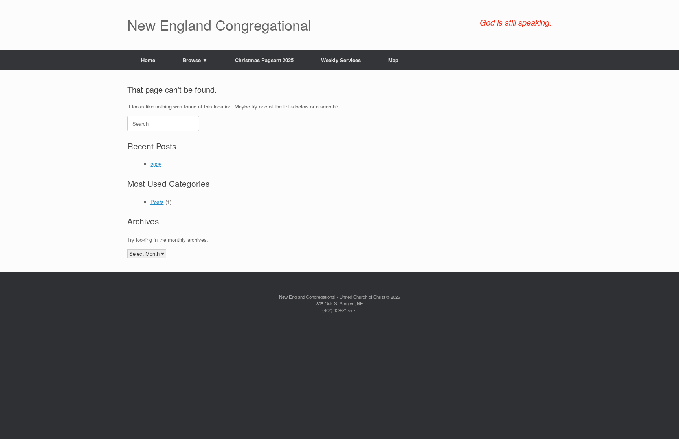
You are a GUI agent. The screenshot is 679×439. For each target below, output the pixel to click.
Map (393, 60)
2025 (155, 164)
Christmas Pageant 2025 (264, 60)
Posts (157, 202)
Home (148, 60)
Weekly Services (341, 60)
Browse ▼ (195, 60)
